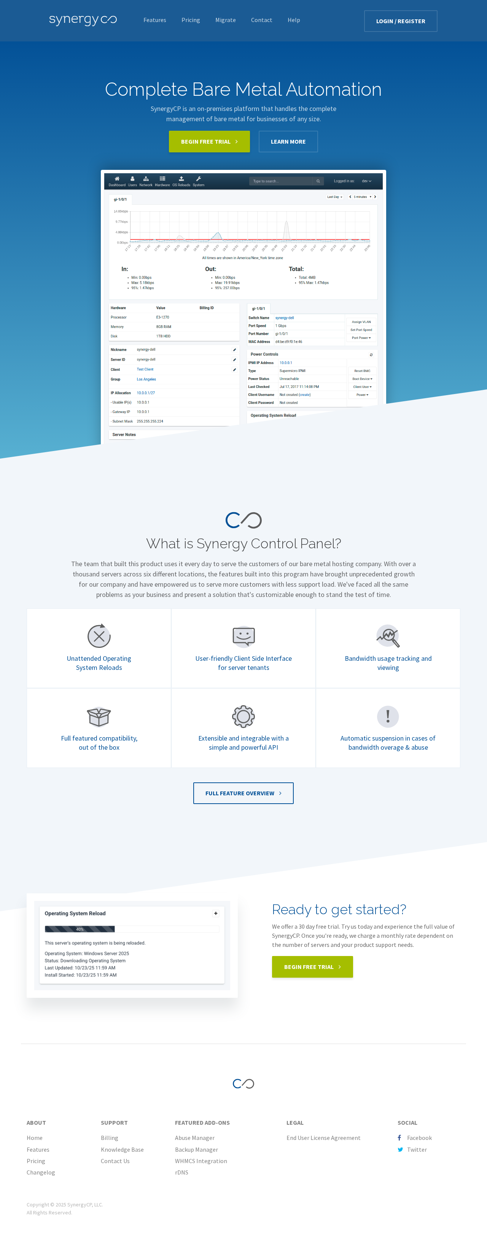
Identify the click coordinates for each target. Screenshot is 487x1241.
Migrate (225, 20)
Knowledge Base (122, 1149)
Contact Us (115, 1161)
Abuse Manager (195, 1137)
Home (35, 1137)
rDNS (181, 1172)
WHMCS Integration (201, 1161)
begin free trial (206, 141)
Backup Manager (196, 1149)
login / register (400, 21)
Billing (109, 1137)
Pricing (190, 20)
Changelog (41, 1172)
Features (154, 20)
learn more (288, 141)
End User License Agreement (323, 1137)
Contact (261, 20)
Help (294, 20)
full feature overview (240, 793)
